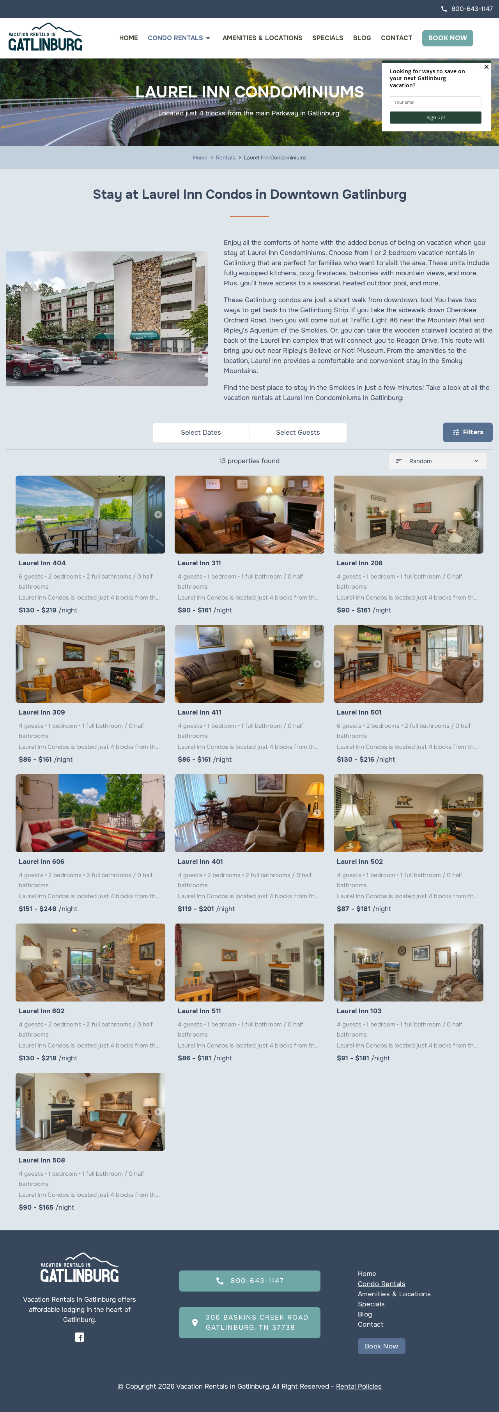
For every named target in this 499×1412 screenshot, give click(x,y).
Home (128, 38)
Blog (362, 38)
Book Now (447, 38)
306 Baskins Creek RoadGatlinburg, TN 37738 (249, 1322)
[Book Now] (419, 1335)
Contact (396, 38)
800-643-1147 (467, 9)
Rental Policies (359, 1386)
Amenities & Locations (263, 38)
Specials (327, 38)
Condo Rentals (175, 38)
